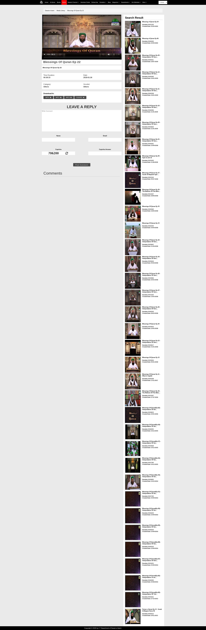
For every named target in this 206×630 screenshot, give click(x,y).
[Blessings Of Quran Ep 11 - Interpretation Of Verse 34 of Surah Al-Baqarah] (133, 96)
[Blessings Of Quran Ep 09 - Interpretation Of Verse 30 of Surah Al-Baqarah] (133, 130)
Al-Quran (52, 2)
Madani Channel (73, 2)
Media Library (61, 10)
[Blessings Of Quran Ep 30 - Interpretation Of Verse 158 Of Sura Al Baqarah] (133, 264)
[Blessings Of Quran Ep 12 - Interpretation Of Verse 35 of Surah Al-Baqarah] (133, 79)
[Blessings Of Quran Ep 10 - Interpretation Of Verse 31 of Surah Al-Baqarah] (133, 113)
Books (59, 2)
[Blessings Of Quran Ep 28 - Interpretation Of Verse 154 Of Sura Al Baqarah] (133, 281)
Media (64, 2)
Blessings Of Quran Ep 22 (75, 10)
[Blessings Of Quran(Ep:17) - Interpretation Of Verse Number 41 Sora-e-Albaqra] (133, 449)
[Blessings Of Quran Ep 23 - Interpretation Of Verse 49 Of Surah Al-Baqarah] (133, 348)
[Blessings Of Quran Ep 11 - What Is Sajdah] (133, 381)
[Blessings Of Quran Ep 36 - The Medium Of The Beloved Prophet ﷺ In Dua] (133, 398)
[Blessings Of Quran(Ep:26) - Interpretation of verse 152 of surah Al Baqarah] (133, 583)
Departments (125, 2)
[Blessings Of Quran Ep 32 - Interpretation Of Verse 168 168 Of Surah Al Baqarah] (133, 247)
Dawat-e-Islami (49, 10)
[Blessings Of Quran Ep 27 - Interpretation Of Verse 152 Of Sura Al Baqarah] (133, 297)
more (144, 2)
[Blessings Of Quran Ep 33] (133, 230)
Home (46, 2)
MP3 (58, 97)
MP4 (48, 97)
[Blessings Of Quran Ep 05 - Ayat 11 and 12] (133, 163)
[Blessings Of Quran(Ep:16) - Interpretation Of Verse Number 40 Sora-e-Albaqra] (133, 465)
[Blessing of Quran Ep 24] (133, 29)
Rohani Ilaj (95, 2)
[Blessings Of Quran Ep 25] (133, 331)
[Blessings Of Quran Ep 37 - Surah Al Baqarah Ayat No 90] (133, 180)
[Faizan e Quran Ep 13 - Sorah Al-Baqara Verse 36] (133, 616)
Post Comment (81, 165)
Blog (109, 2)
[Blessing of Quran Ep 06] (133, 46)
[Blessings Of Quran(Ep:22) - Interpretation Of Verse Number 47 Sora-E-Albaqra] (133, 415)
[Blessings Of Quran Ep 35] (133, 214)
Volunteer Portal (85, 2)
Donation (102, 2)
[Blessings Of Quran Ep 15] (133, 365)
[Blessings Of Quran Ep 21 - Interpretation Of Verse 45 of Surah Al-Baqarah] (133, 146)
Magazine (115, 2)
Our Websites (136, 2)
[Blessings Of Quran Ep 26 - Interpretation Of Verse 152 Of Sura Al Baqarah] (133, 314)
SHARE (79, 97)
